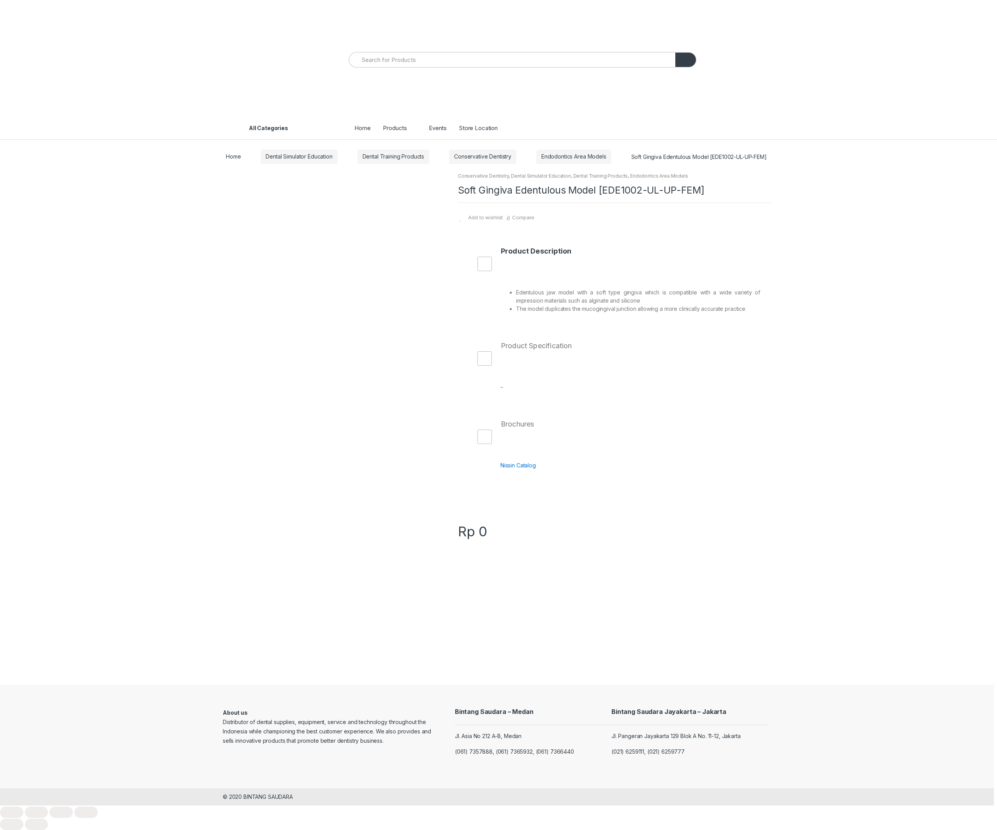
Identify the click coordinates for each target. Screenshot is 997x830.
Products (395, 128)
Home (362, 128)
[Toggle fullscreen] (61, 812)
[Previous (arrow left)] (11, 824)
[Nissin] (614, 578)
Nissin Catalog (518, 465)
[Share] (36, 812)
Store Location (478, 128)
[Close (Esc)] (11, 812)
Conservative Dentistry (482, 156)
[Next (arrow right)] (36, 824)
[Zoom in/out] (86, 812)
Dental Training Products (394, 156)
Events (438, 128)
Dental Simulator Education (299, 156)
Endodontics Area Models (573, 156)
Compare (523, 217)
